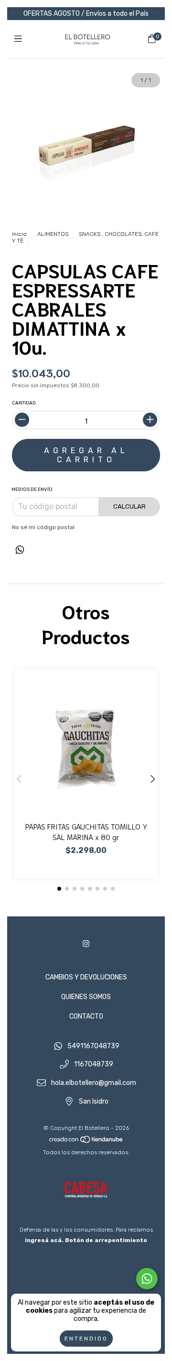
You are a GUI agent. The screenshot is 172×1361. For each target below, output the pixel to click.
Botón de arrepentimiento (106, 1240)
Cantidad (24, 403)
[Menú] (20, 39)
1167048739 (93, 1065)
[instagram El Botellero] (86, 944)
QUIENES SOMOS (86, 997)
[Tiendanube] (86, 1141)
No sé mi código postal (43, 527)
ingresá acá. (44, 1240)
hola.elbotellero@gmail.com (93, 1083)
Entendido (86, 1338)
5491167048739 (93, 1046)
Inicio (19, 234)
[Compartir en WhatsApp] (20, 550)
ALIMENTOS (52, 234)
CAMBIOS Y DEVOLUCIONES (86, 977)
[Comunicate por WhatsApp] (147, 1278)
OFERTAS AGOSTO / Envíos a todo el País (86, 14)
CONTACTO (86, 1016)
